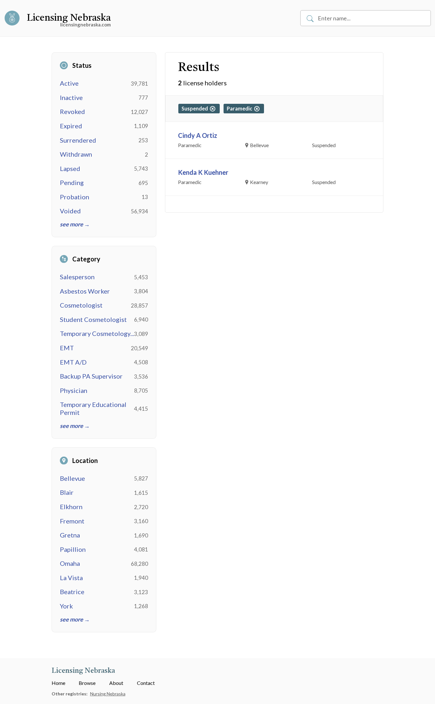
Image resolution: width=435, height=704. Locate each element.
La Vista (71, 577)
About (116, 683)
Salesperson (77, 277)
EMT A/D (73, 362)
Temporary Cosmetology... (97, 333)
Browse (87, 683)
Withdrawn (76, 154)
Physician (73, 390)
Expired (71, 126)
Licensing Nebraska (69, 18)
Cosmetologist (81, 305)
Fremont (72, 521)
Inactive (71, 97)
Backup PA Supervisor (91, 376)
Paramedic (240, 108)
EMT (67, 348)
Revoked (72, 111)
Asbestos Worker (85, 291)
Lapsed (70, 168)
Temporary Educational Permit (93, 408)
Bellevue (72, 478)
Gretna (70, 535)
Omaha (70, 563)
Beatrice (72, 591)
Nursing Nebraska (107, 693)
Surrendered (78, 140)
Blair (67, 492)
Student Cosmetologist (93, 319)
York (66, 606)
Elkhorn (71, 506)
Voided (70, 211)
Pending (72, 182)
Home (58, 683)
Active (69, 83)
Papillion (73, 549)
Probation (74, 197)
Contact (146, 683)
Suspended (196, 108)
